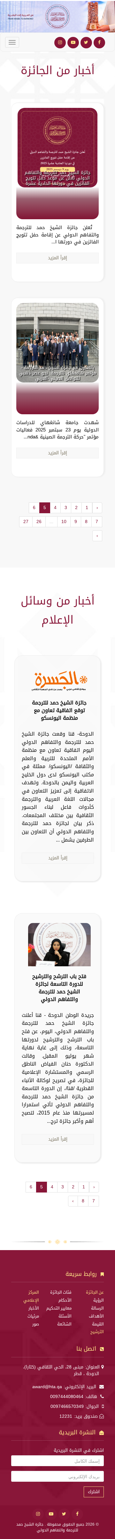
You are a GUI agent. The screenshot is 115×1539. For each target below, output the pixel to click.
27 (25, 521)
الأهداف (96, 1316)
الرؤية (98, 1300)
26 (39, 521)
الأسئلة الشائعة (64, 1320)
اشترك (94, 1491)
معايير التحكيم (59, 1308)
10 (63, 521)
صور (35, 1324)
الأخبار (33, 1308)
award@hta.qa (47, 1386)
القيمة (98, 1324)
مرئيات (33, 1316)
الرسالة (97, 1308)
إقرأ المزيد (57, 258)
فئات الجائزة (61, 1292)
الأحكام (65, 1300)
